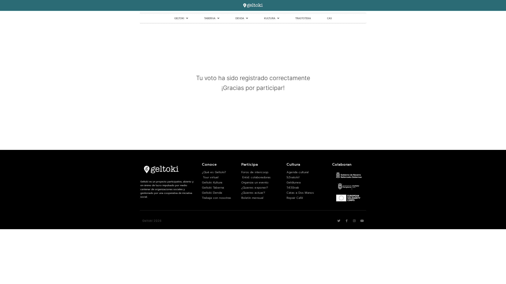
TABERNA (209, 18)
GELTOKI (179, 18)
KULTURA (269, 18)
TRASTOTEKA (303, 18)
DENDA (239, 18)
